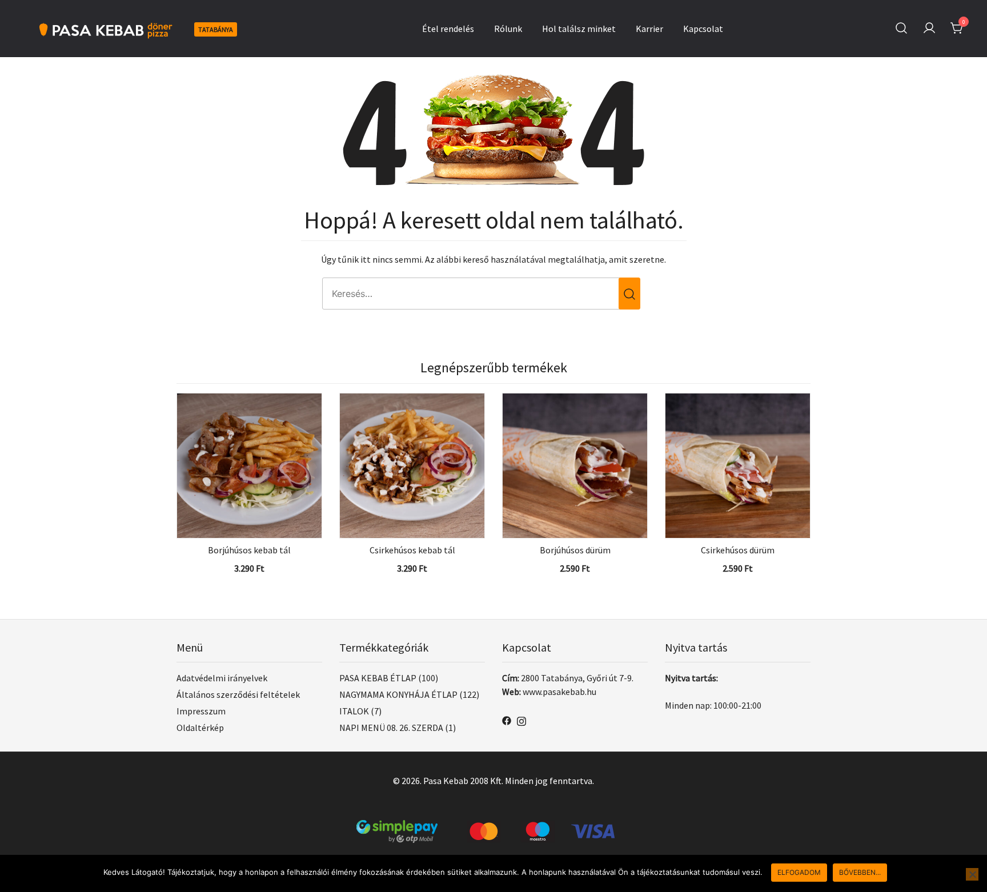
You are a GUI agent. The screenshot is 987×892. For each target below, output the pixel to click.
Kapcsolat (703, 28)
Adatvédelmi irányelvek (221, 678)
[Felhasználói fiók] (929, 28)
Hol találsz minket (579, 28)
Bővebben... (860, 872)
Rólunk (508, 28)
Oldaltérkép (200, 727)
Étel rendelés (448, 28)
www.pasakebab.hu (559, 691)
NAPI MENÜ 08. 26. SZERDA (391, 727)
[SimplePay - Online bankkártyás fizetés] (493, 827)
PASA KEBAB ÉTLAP (377, 678)
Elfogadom (799, 872)
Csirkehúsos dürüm (738, 550)
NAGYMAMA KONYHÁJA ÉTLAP (398, 694)
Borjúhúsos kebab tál (249, 550)
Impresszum (201, 711)
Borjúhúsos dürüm (575, 550)
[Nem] (972, 874)
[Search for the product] (629, 294)
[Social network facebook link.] (506, 719)
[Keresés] (901, 28)
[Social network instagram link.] (521, 719)
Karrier (649, 28)
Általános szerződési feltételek (238, 694)
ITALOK (354, 711)
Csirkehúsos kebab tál (412, 550)
